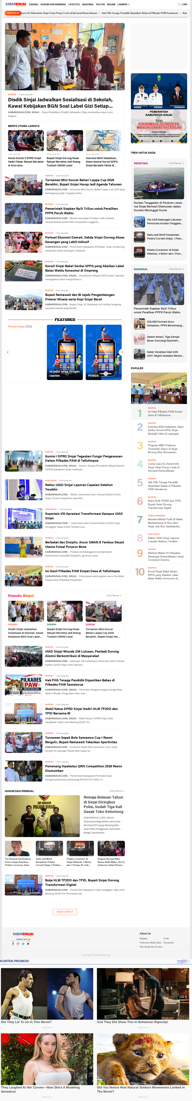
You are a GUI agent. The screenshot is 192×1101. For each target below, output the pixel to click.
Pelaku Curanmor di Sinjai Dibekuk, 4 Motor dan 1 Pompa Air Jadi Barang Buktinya (79, 862)
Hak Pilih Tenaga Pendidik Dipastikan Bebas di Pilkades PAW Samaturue (108, 13)
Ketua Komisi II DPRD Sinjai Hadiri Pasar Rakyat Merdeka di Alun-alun (26, 162)
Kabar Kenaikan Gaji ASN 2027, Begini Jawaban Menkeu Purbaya (165, 354)
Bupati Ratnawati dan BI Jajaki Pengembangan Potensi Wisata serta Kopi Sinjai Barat (80, 297)
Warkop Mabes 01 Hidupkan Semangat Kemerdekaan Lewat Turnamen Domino (166, 557)
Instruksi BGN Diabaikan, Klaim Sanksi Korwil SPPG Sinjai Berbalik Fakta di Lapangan (102, 162)
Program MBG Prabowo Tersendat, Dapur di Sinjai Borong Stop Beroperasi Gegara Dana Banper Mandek (165, 449)
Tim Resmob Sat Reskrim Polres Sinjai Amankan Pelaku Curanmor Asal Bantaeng (18, 862)
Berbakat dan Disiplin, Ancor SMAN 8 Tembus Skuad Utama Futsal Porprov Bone (84, 545)
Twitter (23, 949)
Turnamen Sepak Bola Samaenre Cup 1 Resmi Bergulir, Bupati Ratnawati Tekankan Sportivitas (81, 740)
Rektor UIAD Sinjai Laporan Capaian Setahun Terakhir (79, 487)
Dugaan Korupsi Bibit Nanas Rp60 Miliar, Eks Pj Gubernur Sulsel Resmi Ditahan (111, 862)
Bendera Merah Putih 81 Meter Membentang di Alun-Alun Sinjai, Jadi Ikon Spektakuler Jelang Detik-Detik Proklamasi (165, 523)
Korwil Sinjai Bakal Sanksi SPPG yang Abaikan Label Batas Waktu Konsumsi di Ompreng (84, 268)
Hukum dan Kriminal (53, 5)
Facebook (13, 949)
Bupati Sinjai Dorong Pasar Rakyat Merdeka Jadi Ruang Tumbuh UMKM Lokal (63, 162)
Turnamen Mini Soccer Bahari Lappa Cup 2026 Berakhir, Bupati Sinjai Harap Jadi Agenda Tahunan (83, 182)
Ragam (111, 5)
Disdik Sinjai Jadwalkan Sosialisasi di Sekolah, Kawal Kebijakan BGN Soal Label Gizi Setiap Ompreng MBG (60, 104)
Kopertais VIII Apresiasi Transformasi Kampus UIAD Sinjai (84, 516)
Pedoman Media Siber (150, 943)
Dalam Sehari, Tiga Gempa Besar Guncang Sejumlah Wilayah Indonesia (163, 339)
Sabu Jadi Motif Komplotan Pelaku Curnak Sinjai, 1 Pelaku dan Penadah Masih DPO (49, 862)
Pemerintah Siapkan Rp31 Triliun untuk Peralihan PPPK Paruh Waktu (81, 211)
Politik (100, 5)
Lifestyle (74, 5)
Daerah (33, 5)
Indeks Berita (65, 912)
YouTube (28, 949)
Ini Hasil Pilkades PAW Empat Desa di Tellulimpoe (82, 571)
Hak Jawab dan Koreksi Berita (151, 947)
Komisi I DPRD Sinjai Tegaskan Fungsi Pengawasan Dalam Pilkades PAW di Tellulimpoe (83, 459)
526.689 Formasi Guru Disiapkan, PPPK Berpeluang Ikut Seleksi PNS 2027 (164, 324)
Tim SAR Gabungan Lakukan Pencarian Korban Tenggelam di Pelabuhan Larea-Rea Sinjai (165, 222)
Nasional (88, 5)
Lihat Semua (112, 596)
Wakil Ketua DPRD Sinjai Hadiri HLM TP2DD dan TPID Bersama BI (81, 711)
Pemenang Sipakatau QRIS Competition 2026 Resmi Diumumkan (83, 769)
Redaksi (144, 939)
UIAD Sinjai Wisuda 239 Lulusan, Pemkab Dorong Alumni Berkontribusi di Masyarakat (82, 654)
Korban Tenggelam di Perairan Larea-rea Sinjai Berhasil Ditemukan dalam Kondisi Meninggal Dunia (158, 207)
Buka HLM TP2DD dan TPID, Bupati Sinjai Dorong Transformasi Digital (82, 883)
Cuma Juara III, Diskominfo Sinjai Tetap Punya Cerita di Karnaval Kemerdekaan (163, 467)
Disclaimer (169, 943)
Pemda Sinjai (16, 326)
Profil (166, 939)
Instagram (18, 949)
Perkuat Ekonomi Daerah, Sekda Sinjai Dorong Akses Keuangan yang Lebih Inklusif (84, 240)
